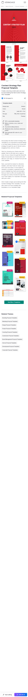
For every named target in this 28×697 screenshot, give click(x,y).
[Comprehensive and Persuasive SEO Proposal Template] (20, 247)
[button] (7, 694)
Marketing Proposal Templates (9, 321)
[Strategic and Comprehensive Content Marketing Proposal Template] (7, 278)
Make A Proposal (9, 6)
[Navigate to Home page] (8, 2)
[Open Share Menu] (25, 98)
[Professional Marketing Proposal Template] (7, 240)
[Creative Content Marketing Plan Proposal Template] (20, 266)
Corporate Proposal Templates (10, 350)
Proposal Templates (19, 6)
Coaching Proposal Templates (9, 332)
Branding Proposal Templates (9, 317)
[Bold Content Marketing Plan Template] (7, 259)
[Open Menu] (25, 2)
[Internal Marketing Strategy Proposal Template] (20, 284)
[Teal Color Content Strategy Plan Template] (7, 210)
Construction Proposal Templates (10, 335)
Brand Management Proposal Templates (12, 339)
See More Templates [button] (14, 302)
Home (2, 6)
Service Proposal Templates (9, 343)
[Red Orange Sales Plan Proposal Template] (7, 292)
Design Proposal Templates (9, 325)
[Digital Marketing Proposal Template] (20, 210)
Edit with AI (22, 694)
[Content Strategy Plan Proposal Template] (20, 228)
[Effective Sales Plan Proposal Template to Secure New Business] (7, 225)
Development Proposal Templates (10, 346)
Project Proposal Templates (9, 328)
